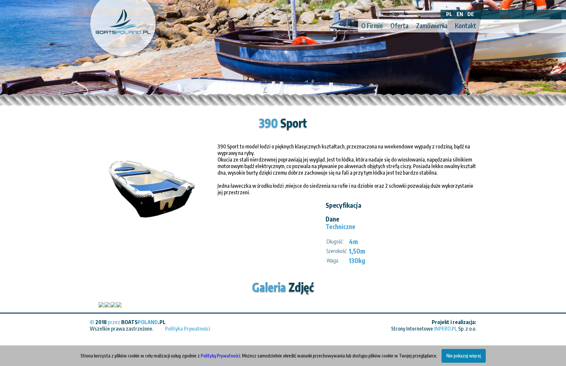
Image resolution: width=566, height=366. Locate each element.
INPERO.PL (445, 328)
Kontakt (465, 25)
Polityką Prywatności (220, 355)
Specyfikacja (343, 205)
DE (470, 14)
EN (460, 14)
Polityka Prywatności (187, 328)
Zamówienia (431, 25)
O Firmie (372, 25)
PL (449, 14)
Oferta (399, 25)
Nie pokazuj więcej (463, 355)
